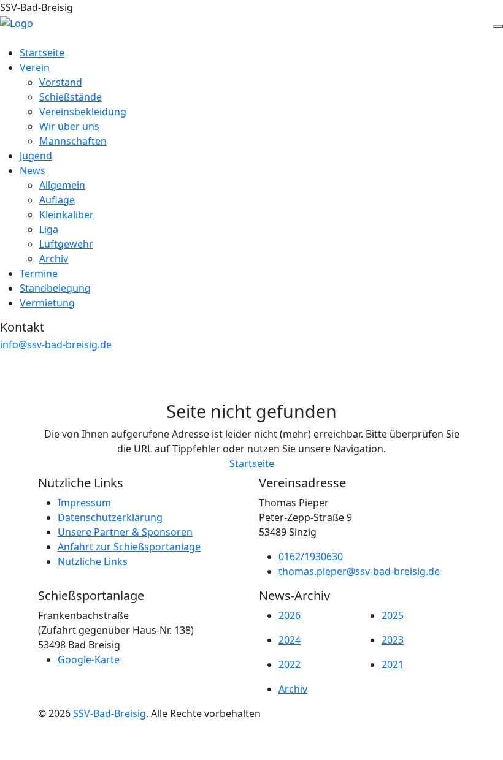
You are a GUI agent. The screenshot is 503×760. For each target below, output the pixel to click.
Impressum (84, 502)
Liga (48, 229)
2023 (393, 640)
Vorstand (60, 82)
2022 (289, 664)
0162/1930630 (310, 556)
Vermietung (47, 303)
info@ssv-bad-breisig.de (56, 344)
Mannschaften (73, 141)
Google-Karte (89, 659)
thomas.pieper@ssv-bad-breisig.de (359, 571)
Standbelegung (55, 288)
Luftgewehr (66, 244)
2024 (289, 640)
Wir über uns (69, 126)
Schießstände (70, 97)
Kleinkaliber (66, 214)
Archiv (53, 258)
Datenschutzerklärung (110, 517)
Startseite (42, 52)
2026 (289, 615)
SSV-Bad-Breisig (109, 713)
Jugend (36, 155)
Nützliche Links (93, 561)
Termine (39, 273)
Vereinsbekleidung (82, 111)
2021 (393, 664)
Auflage (57, 200)
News (32, 170)
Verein (35, 67)
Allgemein (62, 185)
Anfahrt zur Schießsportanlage (129, 546)
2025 (393, 615)
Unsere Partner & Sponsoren (125, 532)
